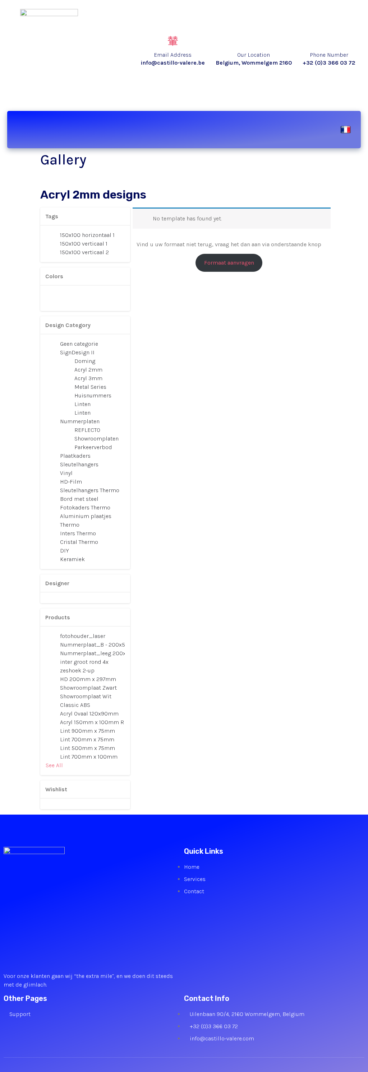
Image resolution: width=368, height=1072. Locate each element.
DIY (64, 550)
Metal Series (90, 386)
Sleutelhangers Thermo (89, 490)
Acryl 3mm (88, 378)
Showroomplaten (96, 438)
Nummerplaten (80, 421)
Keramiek (72, 559)
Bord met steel (79, 498)
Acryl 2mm (88, 369)
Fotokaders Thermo (85, 507)
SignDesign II (77, 352)
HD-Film (71, 481)
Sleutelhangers (79, 464)
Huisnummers (92, 395)
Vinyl (66, 473)
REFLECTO (87, 430)
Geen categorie (79, 343)
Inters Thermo (78, 533)
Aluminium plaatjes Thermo (85, 520)
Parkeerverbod (93, 447)
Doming (84, 361)
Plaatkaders (75, 455)
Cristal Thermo (79, 542)
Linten (82, 404)
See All (54, 765)
